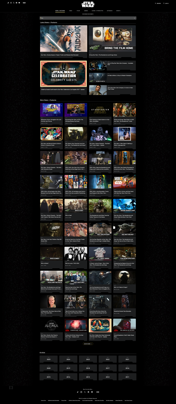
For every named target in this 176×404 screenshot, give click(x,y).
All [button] (42, 18)
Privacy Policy (63, 400)
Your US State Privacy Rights (87, 400)
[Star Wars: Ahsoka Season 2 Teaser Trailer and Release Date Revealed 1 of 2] (63, 38)
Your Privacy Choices (128, 400)
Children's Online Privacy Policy (74, 400)
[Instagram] (11, 2)
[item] (60, 11)
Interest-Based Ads (119, 400)
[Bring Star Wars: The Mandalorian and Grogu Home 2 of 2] (112, 38)
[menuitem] (70, 11)
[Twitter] (13, 2)
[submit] (155, 3)
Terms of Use (43, 400)
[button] (88, 344)
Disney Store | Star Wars (99, 400)
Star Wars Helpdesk (109, 400)
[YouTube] (19, 2)
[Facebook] (16, 2)
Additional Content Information (53, 400)
